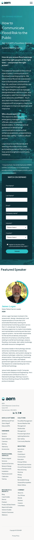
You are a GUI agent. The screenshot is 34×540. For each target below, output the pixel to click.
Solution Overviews (7, 512)
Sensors (4, 436)
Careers (20, 503)
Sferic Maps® (6, 423)
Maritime (20, 472)
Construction (21, 457)
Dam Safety (21, 439)
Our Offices (21, 495)
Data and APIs (6, 426)
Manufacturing (22, 469)
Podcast (4, 502)
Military (20, 474)
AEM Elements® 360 (8, 421)
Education (21, 459)
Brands (20, 498)
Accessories (5, 449)
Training (4, 479)
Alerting (4, 444)
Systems (4, 433)
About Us (20, 493)
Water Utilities (22, 485)
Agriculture (21, 449)
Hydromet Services (8, 463)
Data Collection (6, 439)
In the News (21, 505)
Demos (4, 499)
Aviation (20, 451)
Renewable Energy (23, 480)
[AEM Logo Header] (6, 3)
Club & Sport (21, 454)
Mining (20, 477)
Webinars (5, 515)
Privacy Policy (15, 535)
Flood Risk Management (25, 421)
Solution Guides (6, 509)
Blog (3, 494)
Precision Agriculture (24, 433)
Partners (20, 500)
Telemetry (5, 446)
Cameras (4, 441)
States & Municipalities (24, 482)
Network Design (6, 466)
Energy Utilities (22, 462)
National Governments (24, 464)
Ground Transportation (24, 467)
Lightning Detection (23, 436)
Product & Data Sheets (8, 504)
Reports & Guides (7, 507)
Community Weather (24, 441)
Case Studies (6, 497)
